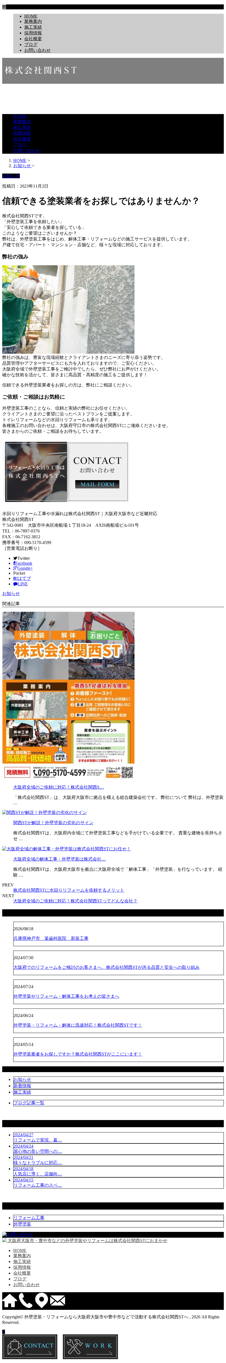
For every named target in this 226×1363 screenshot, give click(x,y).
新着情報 (22, 1085)
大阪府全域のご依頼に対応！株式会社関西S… (58, 787)
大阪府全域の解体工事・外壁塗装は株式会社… (59, 859)
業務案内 (33, 21)
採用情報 (33, 33)
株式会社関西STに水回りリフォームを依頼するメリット (68, 890)
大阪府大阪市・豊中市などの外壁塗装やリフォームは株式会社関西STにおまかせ (87, 1240)
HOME (30, 16)
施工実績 (33, 27)
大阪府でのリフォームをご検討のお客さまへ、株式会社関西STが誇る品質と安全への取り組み (107, 967)
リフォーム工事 (29, 1217)
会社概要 (33, 38)
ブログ (30, 44)
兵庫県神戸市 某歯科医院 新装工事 (51, 938)
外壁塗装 (22, 1224)
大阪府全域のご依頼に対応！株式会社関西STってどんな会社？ (75, 901)
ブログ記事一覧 (29, 1102)
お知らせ (11, 593)
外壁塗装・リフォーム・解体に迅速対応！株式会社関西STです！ (78, 1025)
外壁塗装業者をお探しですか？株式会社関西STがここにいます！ (78, 1054)
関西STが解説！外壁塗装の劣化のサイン (53, 822)
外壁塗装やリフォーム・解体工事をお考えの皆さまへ (66, 996)
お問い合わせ (37, 50)
